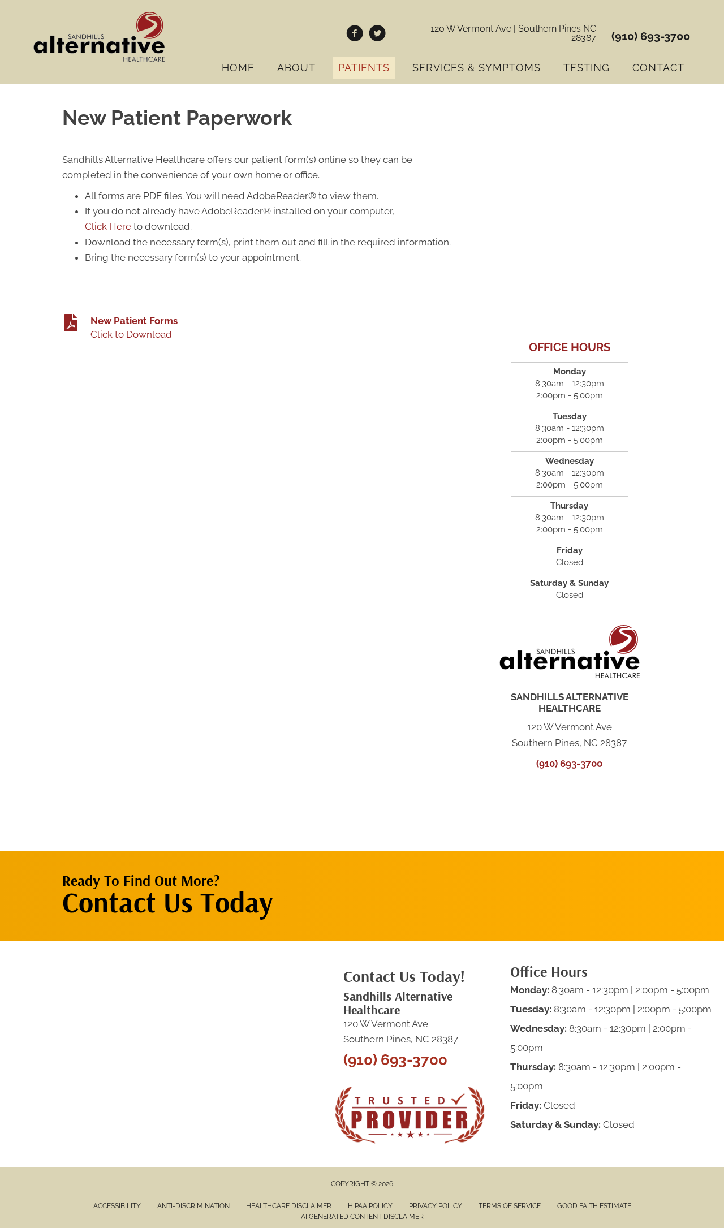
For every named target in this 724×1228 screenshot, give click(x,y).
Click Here (108, 226)
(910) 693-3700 (650, 36)
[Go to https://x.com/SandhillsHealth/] (377, 35)
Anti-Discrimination (193, 1206)
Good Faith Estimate (594, 1206)
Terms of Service (510, 1206)
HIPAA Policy (370, 1206)
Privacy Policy (435, 1206)
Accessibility (117, 1206)
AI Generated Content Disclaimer (362, 1217)
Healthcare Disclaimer (288, 1206)
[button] (554, 873)
